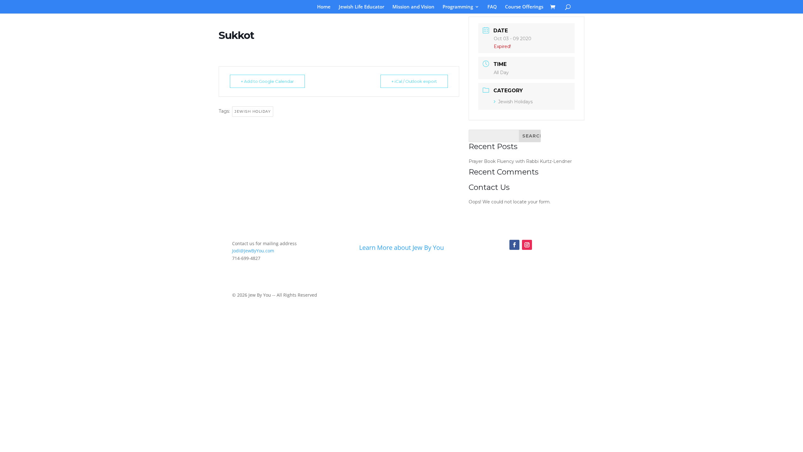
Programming (458, 7)
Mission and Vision (413, 7)
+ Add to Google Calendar (267, 81)
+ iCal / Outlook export (414, 81)
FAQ (492, 7)
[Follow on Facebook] (514, 245)
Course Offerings (524, 7)
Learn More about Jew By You (401, 247)
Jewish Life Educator (361, 7)
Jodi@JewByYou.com (253, 251)
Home (324, 7)
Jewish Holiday (253, 111)
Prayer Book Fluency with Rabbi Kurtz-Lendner (520, 161)
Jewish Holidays (515, 102)
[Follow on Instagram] (527, 245)
